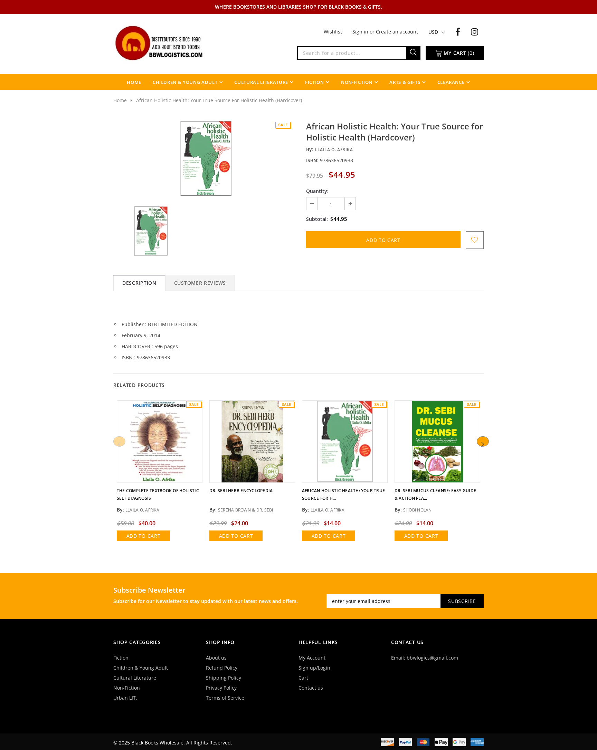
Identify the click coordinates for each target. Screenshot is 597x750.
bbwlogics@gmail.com (432, 657)
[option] (206, 158)
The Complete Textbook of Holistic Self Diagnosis (158, 494)
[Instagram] (474, 31)
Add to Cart (143, 536)
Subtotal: (317, 219)
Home (120, 100)
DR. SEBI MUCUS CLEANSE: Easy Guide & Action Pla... (435, 494)
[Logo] (159, 42)
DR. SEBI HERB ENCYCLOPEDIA (241, 491)
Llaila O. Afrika (334, 150)
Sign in (361, 31)
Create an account (397, 31)
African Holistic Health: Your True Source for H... (343, 494)
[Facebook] (457, 31)
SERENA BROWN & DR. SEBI (245, 510)
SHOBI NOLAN (417, 510)
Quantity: (317, 191)
